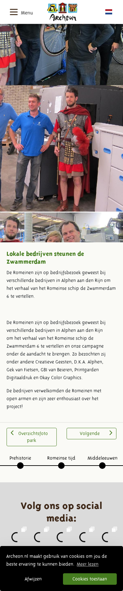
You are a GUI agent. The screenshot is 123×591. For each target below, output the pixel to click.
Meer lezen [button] (87, 564)
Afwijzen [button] (33, 578)
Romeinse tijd (61, 458)
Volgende (90, 433)
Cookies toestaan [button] (89, 578)
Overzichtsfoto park (33, 437)
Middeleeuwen (102, 458)
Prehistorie (20, 458)
